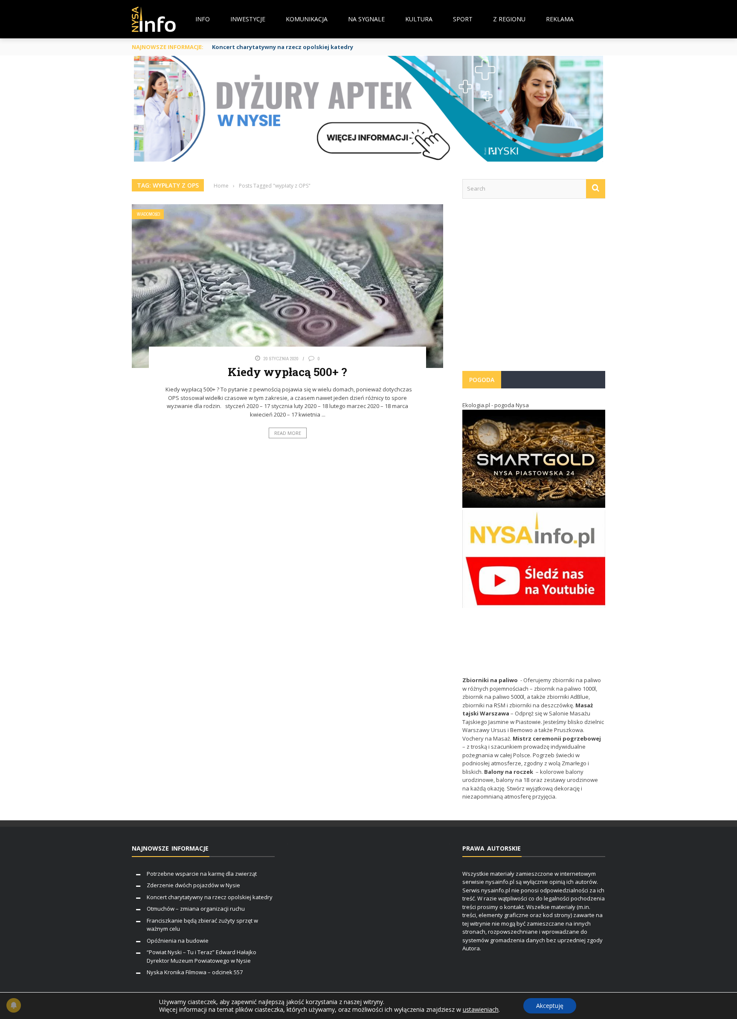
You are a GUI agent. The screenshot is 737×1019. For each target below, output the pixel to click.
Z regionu (509, 19)
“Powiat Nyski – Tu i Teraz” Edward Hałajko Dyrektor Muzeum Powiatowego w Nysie (201, 956)
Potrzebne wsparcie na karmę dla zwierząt (202, 873)
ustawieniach (481, 1009)
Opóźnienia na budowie (178, 940)
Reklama (560, 19)
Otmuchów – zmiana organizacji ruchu (196, 908)
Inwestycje (247, 19)
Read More (287, 433)
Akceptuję (549, 1006)
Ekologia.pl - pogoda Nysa (495, 405)
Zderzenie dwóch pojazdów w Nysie (193, 885)
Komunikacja (307, 19)
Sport (463, 19)
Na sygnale (366, 19)
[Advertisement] (533, 289)
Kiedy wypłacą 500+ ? (287, 372)
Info (202, 19)
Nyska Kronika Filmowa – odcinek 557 (195, 972)
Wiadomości (148, 214)
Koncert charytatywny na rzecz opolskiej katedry (282, 47)
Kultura (418, 19)
